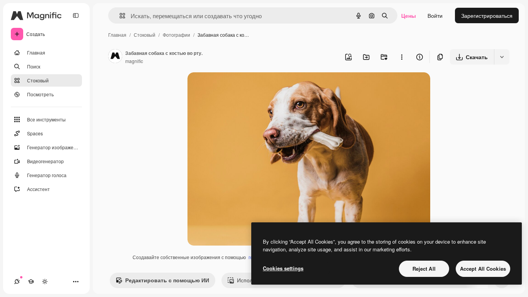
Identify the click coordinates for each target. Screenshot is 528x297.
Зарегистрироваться (487, 15)
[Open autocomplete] (119, 16)
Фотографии (176, 34)
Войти (435, 15)
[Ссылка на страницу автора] (115, 57)
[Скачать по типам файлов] (501, 57)
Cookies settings (283, 268)
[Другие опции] (401, 57)
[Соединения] (17, 281)
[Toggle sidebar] (76, 15)
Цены (408, 15)
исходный (239, 87)
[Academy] (31, 281)
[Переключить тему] (45, 281)
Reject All (424, 268)
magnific (134, 61)
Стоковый (144, 34)
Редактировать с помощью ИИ (167, 280)
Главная (117, 34)
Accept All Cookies (483, 268)
